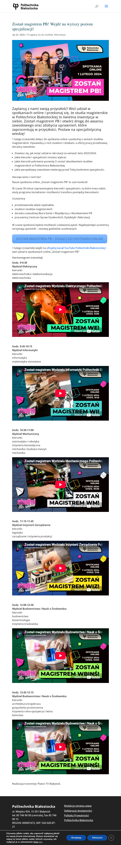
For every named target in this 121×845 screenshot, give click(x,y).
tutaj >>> (37, 842)
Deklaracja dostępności (78, 810)
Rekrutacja (60, 34)
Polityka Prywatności (76, 815)
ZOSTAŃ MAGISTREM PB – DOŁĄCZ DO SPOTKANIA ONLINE (59, 239)
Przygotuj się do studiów (40, 34)
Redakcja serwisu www (78, 806)
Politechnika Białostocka (78, 820)
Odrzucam (97, 837)
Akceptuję (76, 837)
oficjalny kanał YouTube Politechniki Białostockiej (76, 248)
